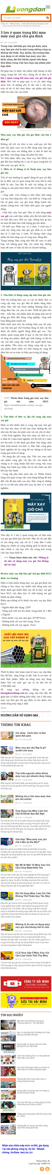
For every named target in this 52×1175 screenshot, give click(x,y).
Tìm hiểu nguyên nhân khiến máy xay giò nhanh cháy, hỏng (33, 774)
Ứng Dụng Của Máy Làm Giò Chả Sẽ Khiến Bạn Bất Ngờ (31, 812)
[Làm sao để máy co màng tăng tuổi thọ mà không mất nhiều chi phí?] (8, 1106)
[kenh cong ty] (26, 984)
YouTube (47, 1169)
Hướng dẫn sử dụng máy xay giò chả (35, 24)
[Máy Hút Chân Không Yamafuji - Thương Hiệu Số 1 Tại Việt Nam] (8, 1025)
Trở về (3, 708)
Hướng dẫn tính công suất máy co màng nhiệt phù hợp (31, 1080)
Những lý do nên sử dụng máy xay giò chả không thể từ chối (32, 925)
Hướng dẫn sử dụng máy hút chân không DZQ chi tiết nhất (31, 1045)
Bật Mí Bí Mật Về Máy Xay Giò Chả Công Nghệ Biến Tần (32, 866)
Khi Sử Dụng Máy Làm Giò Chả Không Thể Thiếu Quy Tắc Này (32, 894)
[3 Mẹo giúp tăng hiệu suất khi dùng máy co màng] (8, 1118)
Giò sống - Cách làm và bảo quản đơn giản (30, 734)
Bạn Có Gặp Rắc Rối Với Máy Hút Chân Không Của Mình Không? (33, 1033)
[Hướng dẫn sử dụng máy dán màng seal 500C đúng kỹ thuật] (8, 1130)
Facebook (42, 1169)
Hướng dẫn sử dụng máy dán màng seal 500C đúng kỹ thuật (32, 1127)
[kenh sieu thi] (26, 1000)
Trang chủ (4, 24)
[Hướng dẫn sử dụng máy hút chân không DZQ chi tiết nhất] (8, 1048)
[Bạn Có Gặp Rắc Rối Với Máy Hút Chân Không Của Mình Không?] (8, 1036)
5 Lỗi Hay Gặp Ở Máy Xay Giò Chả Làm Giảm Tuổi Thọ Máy (32, 954)
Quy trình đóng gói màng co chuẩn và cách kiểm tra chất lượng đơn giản (33, 1068)
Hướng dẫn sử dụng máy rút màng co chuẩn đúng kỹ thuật (33, 1092)
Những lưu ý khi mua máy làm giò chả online (33, 797)
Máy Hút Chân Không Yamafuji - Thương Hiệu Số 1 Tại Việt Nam (31, 1022)
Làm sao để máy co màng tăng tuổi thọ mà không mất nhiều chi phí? (34, 1103)
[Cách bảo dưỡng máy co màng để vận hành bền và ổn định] (8, 1060)
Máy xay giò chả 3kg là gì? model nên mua (30, 749)
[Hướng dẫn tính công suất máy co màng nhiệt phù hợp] (8, 1083)
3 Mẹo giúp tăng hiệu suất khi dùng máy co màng (34, 1115)
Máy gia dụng (15, 24)
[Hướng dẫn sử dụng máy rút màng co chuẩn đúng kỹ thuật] (8, 1095)
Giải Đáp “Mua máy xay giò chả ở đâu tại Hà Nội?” (31, 840)
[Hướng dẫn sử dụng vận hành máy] (26, 7)
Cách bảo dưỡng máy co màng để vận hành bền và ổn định (33, 1057)
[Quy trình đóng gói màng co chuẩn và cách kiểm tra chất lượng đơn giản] (8, 1071)
